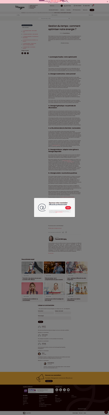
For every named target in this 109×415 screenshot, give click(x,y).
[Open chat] (106, 412)
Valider (68, 207)
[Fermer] (107, 1)
